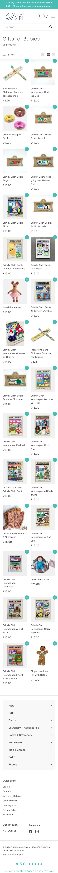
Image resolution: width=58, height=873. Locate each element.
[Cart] (45, 16)
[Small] (48, 55)
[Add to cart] (27, 61)
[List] (53, 55)
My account (9, 814)
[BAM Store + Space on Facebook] (30, 831)
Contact (7, 791)
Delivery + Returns (12, 796)
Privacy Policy (10, 810)
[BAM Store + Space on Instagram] (37, 831)
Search (6, 787)
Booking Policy (10, 805)
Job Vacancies (10, 800)
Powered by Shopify (13, 854)
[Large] (42, 55)
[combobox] (29, 27)
